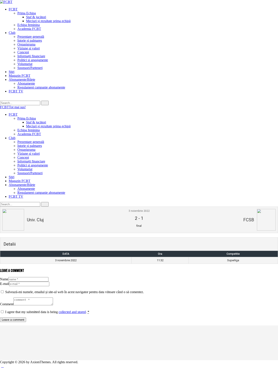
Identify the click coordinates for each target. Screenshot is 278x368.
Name (4, 279)
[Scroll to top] (2, 366)
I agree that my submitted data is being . (47, 312)
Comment (6, 304)
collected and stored (72, 312)
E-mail (4, 284)
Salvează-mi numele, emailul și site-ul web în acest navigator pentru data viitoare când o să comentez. (74, 292)
